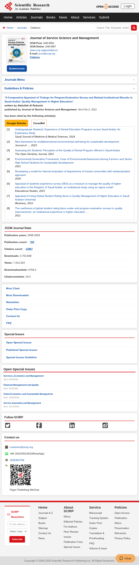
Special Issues (72, 546)
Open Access (122, 512)
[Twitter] (7, 425)
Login (128, 6)
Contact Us (13, 316)
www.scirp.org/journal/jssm (44, 50)
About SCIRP (69, 509)
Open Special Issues (18, 342)
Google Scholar (16, 123)
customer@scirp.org (21, 447)
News (63, 17)
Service (95, 507)
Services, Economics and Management (23, 376)
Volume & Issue (98, 548)
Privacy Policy (122, 538)
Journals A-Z (45, 512)
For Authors (70, 526)
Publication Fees (73, 541)
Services (89, 17)
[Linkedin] (72, 425)
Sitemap (43, 528)
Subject (42, 518)
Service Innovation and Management (22, 403)
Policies (121, 507)
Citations (35, 57)
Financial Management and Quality (21, 385)
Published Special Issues (21, 349)
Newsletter (12, 302)
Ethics (67, 516)
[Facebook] (39, 425)
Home (8, 17)
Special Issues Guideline (21, 357)
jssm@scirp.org (47, 53)
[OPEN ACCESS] (107, 6)
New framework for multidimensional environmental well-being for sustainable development (67, 141)
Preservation (122, 528)
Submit (104, 17)
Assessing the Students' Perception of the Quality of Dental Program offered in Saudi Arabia (67, 150)
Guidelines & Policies (18, 88)
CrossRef (39, 123)
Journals (36, 17)
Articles (21, 17)
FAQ (8, 322)
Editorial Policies (73, 521)
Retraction (120, 533)
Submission (17, 68)
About (75, 17)
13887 (29, 248)
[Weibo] (105, 425)
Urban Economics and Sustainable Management (28, 394)
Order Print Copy (16, 309)
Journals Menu (14, 79)
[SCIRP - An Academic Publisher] (26, 6)
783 (32, 242)
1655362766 (17, 460)
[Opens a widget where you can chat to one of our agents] (125, 558)
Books (50, 17)
